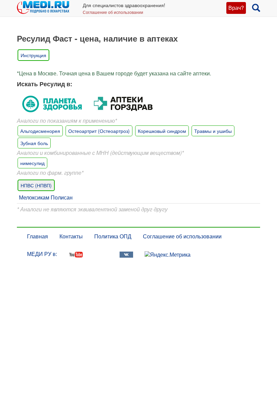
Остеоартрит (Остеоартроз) (99, 130)
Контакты (71, 236)
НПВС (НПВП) (36, 185)
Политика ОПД (112, 236)
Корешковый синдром (162, 130)
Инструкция (33, 55)
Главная (37, 236)
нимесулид (32, 163)
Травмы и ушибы (213, 130)
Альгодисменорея (40, 130)
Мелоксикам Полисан (46, 197)
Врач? (236, 7)
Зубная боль (34, 143)
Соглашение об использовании (113, 12)
